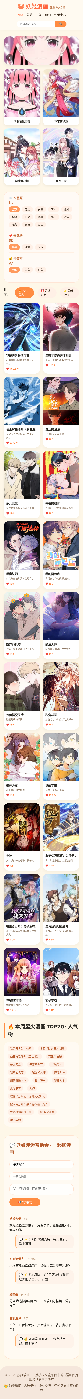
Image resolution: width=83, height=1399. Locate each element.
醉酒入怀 (59, 1072)
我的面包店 (17, 1072)
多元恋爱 (15, 1064)
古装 (40, 209)
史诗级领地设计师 (21, 1112)
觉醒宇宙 (15, 1088)
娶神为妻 (59, 1080)
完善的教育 (36, 1064)
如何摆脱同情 (18, 1080)
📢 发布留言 (25, 1202)
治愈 (14, 224)
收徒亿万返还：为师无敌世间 (27, 1096)
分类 (29, 15)
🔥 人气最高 (23, 292)
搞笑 (27, 216)
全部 (14, 209)
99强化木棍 (47, 1112)
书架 (39, 15)
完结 (40, 247)
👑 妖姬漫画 (33, 6)
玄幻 (53, 209)
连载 (27, 247)
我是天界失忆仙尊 (21, 1048)
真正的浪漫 (55, 1056)
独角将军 (40, 1080)
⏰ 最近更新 (45, 292)
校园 (66, 216)
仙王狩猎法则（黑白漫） (25, 1056)
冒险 (40, 224)
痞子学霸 (15, 1120)
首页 (20, 15)
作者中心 (60, 15)
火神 (32, 1088)
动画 (48, 15)
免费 (27, 269)
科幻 (14, 216)
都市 (53, 216)
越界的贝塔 (39, 1072)
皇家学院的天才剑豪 (52, 1048)
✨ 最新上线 (68, 292)
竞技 (27, 224)
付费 (40, 269)
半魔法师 (56, 1064)
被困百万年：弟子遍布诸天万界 (29, 1104)
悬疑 (66, 209)
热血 (40, 216)
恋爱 (27, 209)
